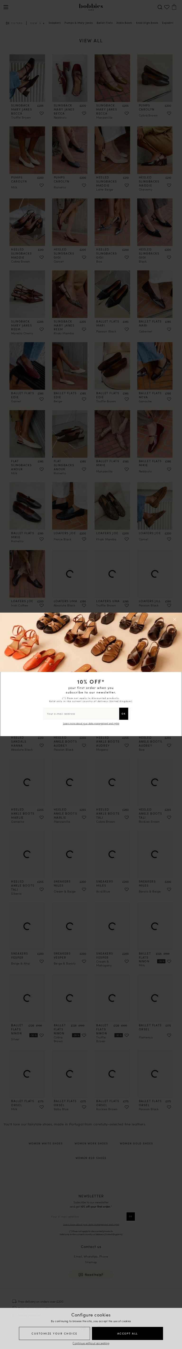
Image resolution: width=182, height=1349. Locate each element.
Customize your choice (54, 1333)
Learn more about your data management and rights (91, 723)
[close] (175, 619)
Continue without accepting (91, 1343)
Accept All (127, 1333)
